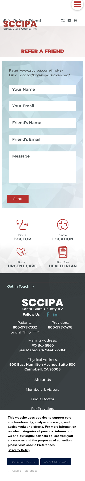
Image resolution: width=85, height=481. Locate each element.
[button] (22, 470)
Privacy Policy (19, 450)
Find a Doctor (42, 399)
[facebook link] (48, 314)
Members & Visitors (42, 389)
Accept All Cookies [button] (56, 462)
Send (17, 199)
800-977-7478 (60, 327)
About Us (42, 380)
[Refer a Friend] (69, 20)
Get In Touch (18, 286)
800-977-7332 (25, 327)
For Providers (42, 409)
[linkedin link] (55, 314)
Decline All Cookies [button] (23, 462)
